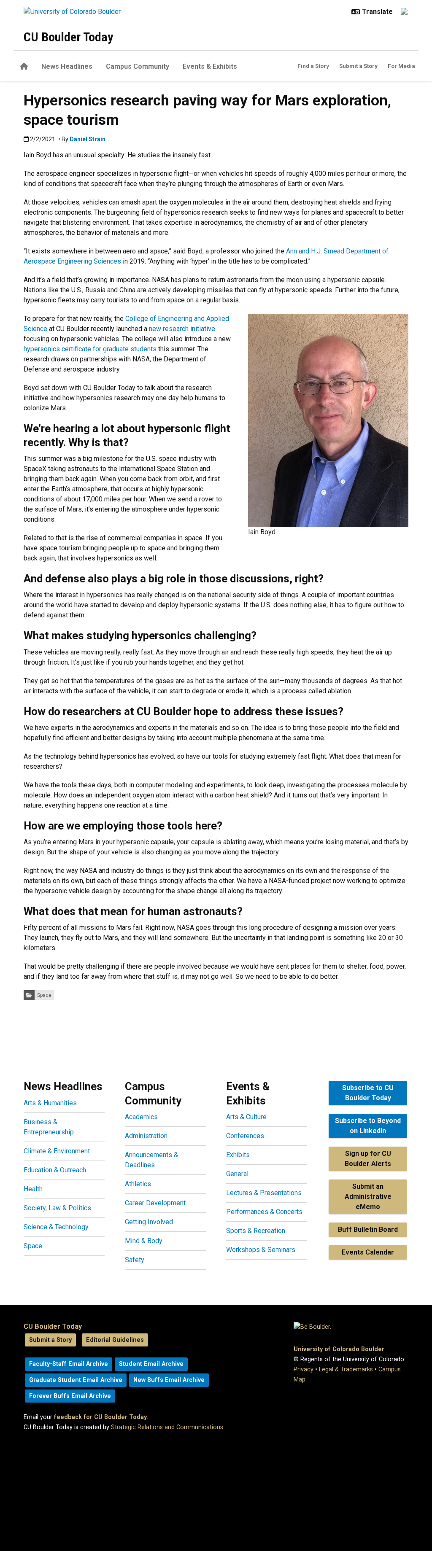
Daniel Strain (87, 139)
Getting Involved (149, 1222)
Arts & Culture (246, 1117)
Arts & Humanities (50, 1103)
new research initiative (182, 329)
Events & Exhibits (210, 66)
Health (33, 1189)
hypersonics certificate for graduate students (90, 349)
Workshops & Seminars (260, 1250)
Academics (141, 1117)
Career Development (155, 1203)
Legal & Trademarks (346, 1369)
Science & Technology (56, 1227)
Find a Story (313, 65)
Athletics (138, 1184)
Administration (146, 1136)
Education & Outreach (55, 1170)
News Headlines (66, 66)
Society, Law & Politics (57, 1208)
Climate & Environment (57, 1151)
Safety (134, 1260)
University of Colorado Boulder (339, 1349)
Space (44, 995)
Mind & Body (143, 1241)
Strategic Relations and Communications (167, 1427)
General (237, 1174)
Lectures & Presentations (264, 1193)
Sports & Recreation (255, 1231)
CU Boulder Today (68, 37)
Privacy (303, 1369)
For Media (401, 65)
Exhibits (238, 1155)
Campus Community (137, 66)
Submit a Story (358, 65)
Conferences (245, 1136)
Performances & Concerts (264, 1212)
